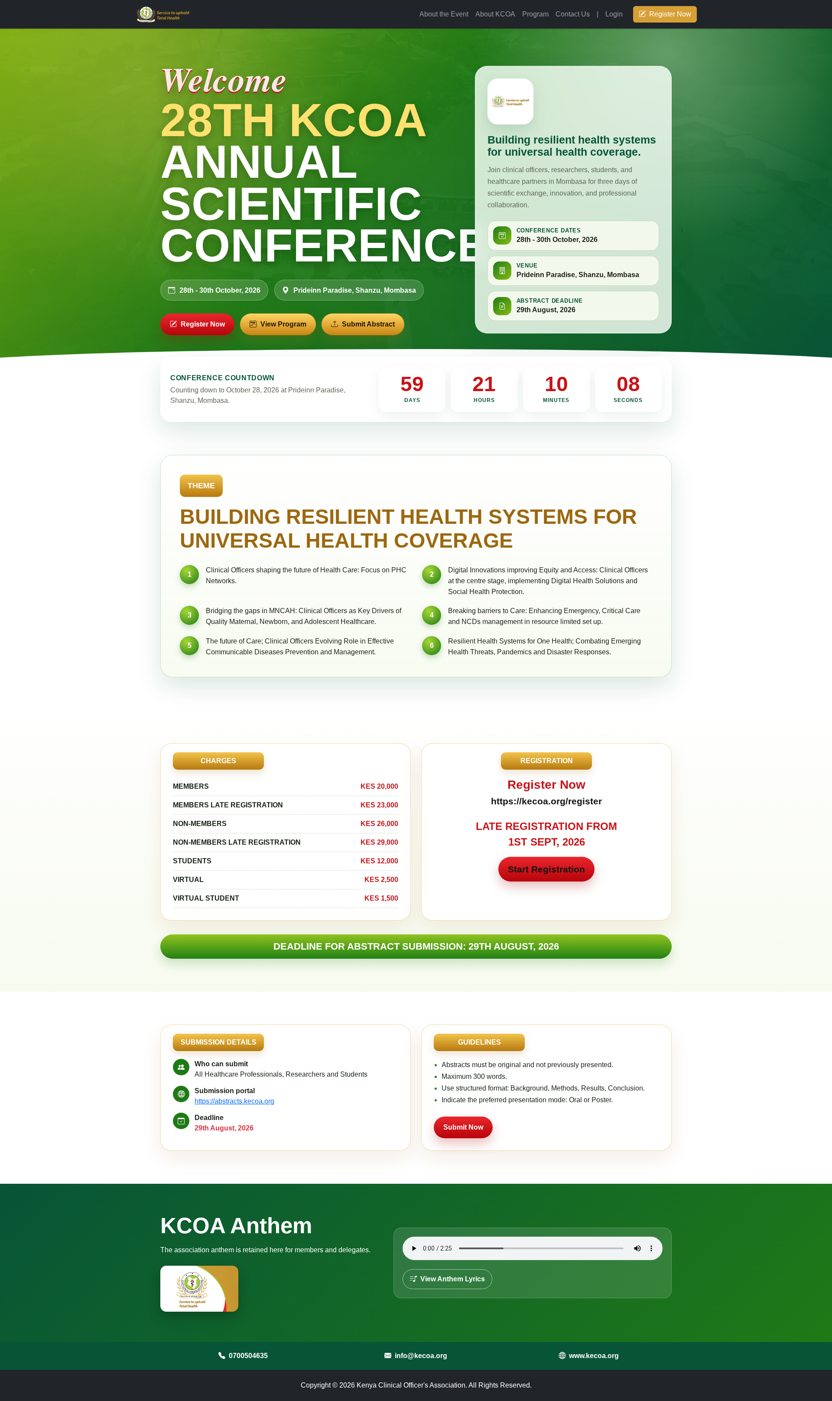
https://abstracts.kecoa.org (234, 1101)
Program (535, 14)
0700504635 (248, 1355)
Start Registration (546, 869)
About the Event (443, 14)
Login (614, 14)
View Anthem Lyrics (452, 1279)
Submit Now (463, 1127)
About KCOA (495, 14)
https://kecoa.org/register (546, 801)
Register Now (670, 14)
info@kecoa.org (421, 1355)
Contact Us (573, 14)
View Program (283, 324)
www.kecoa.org (594, 1355)
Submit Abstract (368, 324)
